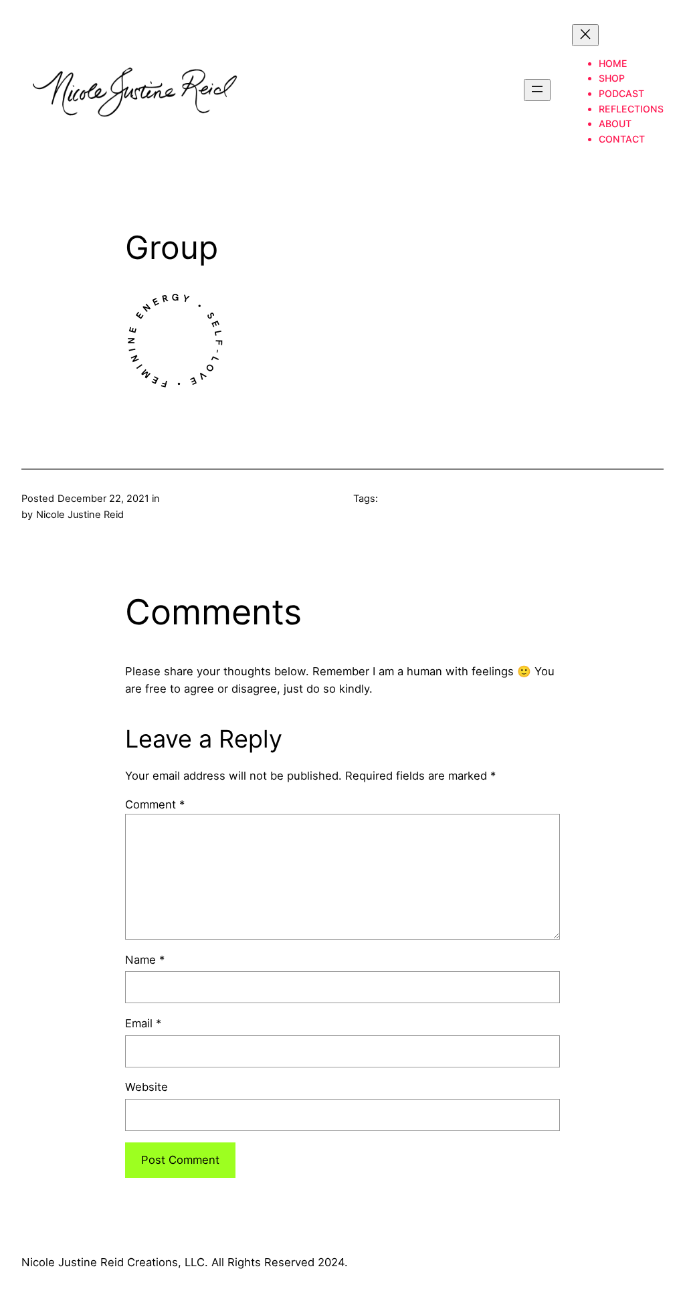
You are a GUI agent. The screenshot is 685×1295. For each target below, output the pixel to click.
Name (145, 959)
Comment (155, 804)
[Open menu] (537, 90)
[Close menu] (585, 35)
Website (146, 1087)
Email (143, 1023)
